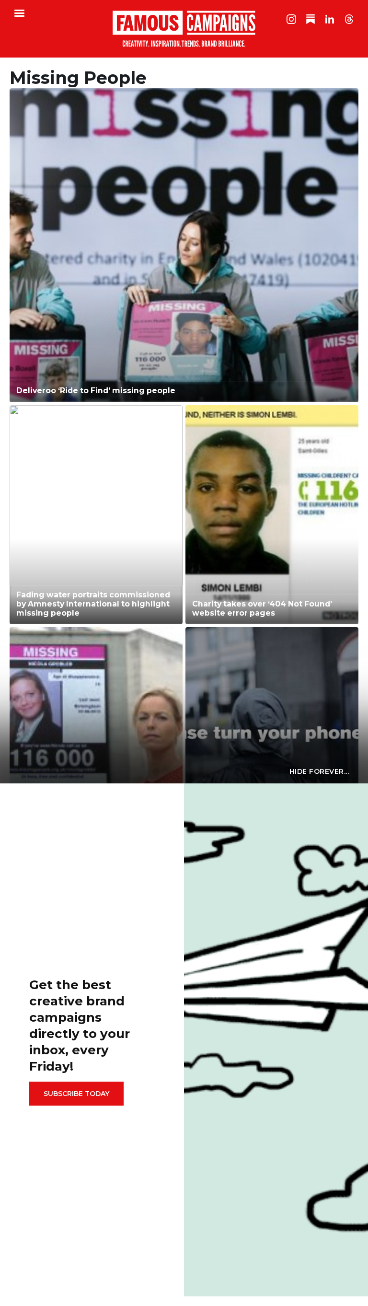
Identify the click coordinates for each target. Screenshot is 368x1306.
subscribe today (76, 1093)
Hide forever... (319, 771)
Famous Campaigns (184, 29)
